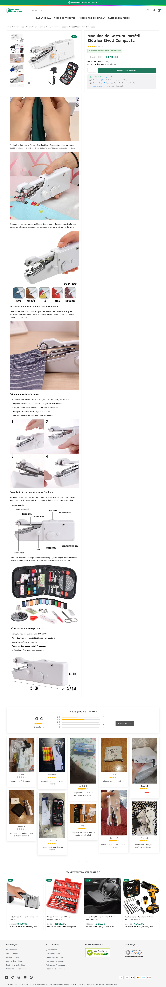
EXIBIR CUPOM (83, 512)
